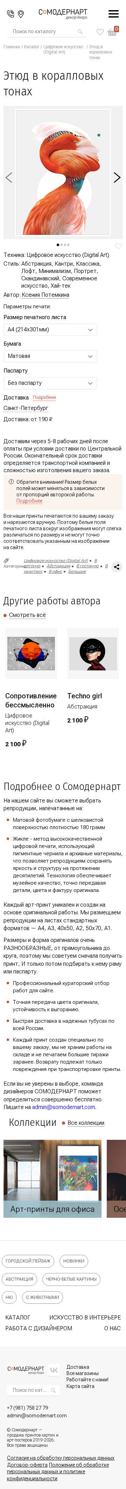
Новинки (73, 1261)
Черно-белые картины (71, 1279)
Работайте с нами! (87, 1379)
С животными (42, 1297)
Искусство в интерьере (85, 1317)
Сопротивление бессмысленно (31, 700)
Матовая (19, 356)
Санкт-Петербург (26, 408)
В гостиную (87, 565)
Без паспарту (25, 383)
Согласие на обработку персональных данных (60, 1458)
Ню (9, 1297)
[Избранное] (100, 32)
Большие (77, 571)
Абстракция (58, 565)
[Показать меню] (110, 14)
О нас (112, 1328)
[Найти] (80, 31)
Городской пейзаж (28, 1261)
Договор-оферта (27, 1465)
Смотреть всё (27, 615)
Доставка (77, 1367)
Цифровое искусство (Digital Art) (63, 49)
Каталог (31, 46)
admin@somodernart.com (63, 1107)
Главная (12, 46)
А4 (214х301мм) (28, 329)
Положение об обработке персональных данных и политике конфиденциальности (58, 1471)
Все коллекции (86, 1123)
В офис (55, 571)
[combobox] (45, 31)
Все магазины (82, 1373)
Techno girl (84, 696)
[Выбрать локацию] (21, 14)
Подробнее (44, 397)
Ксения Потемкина (45, 295)
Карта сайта (80, 1386)
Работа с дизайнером (38, 1328)
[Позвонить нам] (10, 14)
